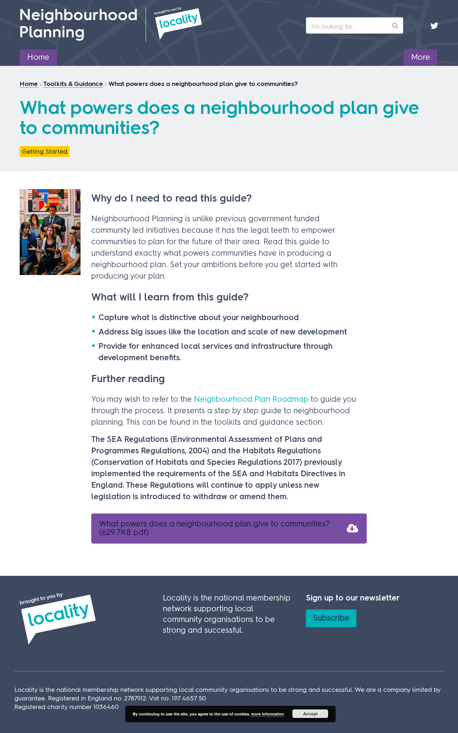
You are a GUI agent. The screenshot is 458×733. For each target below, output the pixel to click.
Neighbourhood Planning (78, 24)
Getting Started (44, 152)
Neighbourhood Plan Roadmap (251, 400)
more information (267, 714)
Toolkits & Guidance (73, 84)
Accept (310, 713)
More (420, 58)
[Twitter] (434, 25)
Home (38, 58)
